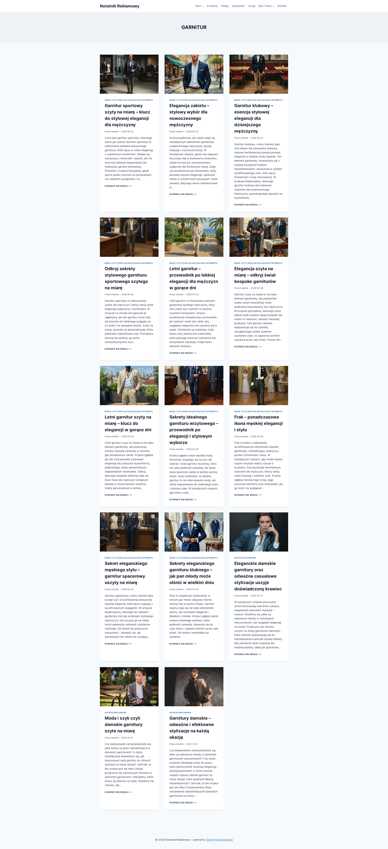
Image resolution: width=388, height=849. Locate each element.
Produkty (212, 5)
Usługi (251, 5)
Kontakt (282, 5)
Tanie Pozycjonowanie (219, 839)
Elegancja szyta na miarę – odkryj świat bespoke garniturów (255, 275)
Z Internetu (146, 100)
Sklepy (225, 5)
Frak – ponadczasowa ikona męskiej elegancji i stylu (258, 423)
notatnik (115, 131)
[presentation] (129, 74)
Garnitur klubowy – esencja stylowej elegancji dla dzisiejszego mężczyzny (253, 118)
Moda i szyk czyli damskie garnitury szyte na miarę (123, 724)
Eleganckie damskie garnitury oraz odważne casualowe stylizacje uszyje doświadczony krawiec (258, 576)
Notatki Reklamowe (245, 558)
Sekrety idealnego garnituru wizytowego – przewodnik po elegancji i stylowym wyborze (193, 429)
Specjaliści (238, 5)
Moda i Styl (111, 100)
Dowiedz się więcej (118, 186)
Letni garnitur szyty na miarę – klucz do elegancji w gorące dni (128, 423)
